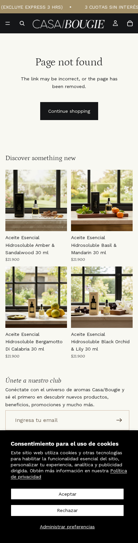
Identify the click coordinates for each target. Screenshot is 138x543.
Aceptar (67, 494)
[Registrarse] (119, 420)
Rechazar (67, 510)
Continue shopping (69, 111)
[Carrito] (130, 23)
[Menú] (7, 23)
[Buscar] (22, 23)
